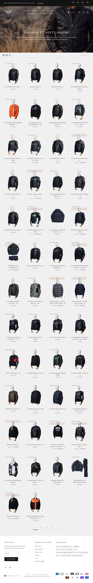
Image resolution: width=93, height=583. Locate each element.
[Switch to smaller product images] (6, 55)
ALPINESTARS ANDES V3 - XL (57, 409)
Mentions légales (40, 561)
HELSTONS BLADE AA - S (35, 265)
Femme (42, 11)
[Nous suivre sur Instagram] (10, 567)
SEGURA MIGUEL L (13, 444)
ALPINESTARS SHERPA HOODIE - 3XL (57, 230)
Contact (37, 555)
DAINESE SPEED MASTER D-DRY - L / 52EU (79, 266)
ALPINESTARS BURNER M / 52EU (57, 374)
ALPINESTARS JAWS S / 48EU (80, 445)
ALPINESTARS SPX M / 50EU (35, 338)
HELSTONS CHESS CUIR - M (79, 159)
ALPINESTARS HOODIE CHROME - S (57, 266)
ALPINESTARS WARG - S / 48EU (13, 159)
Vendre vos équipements (37, 13)
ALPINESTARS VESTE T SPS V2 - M (57, 195)
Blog (51, 13)
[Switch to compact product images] (10, 55)
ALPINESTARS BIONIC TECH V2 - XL (79, 409)
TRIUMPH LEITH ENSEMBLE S (13, 266)
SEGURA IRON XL (35, 87)
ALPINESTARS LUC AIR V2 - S (35, 374)
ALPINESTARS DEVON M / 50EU (79, 87)
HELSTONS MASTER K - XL (57, 159)
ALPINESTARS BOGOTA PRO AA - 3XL (35, 302)
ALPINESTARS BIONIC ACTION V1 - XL (13, 338)
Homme (35, 11)
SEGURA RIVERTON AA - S (13, 195)
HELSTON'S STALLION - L (13, 230)
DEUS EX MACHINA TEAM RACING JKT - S (35, 517)
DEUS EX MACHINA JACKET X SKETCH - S (57, 445)
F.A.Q (36, 558)
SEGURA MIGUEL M (13, 516)
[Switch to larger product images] (3, 55)
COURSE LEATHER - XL (13, 409)
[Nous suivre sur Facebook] (5, 567)
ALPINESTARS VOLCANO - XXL (35, 409)
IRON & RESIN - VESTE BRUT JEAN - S (79, 302)
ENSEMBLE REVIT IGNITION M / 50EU (79, 481)
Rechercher (38, 546)
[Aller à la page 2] (57, 528)
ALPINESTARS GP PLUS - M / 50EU (35, 159)
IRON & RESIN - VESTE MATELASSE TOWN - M (57, 302)
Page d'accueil (39, 549)
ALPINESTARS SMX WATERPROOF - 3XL (35, 123)
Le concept (51, 11)
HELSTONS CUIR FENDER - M (79, 195)
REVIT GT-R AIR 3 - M (13, 373)
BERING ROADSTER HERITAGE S (57, 481)
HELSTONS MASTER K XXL (35, 444)
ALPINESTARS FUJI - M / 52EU (35, 230)
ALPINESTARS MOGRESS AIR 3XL (13, 481)
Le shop (40, 3)
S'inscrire (11, 559)
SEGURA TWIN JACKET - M (35, 195)
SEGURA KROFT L (57, 87)
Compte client (39, 552)
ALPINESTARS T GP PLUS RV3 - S (35, 481)
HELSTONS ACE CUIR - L (13, 87)
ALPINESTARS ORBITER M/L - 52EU (80, 123)
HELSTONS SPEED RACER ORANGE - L (13, 123)
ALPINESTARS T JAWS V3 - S (79, 374)
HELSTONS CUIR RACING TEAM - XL (57, 123)
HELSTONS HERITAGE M (57, 337)
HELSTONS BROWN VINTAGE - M (13, 302)
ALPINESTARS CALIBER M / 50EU (79, 230)
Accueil (28, 11)
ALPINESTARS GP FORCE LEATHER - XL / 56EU (79, 338)
